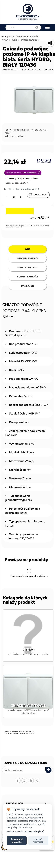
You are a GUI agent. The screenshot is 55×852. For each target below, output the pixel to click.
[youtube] (31, 780)
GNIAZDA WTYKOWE (29, 39)
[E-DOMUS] (28, 12)
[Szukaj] (37, 27)
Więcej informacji (27, 258)
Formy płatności (27, 276)
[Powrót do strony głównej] (3, 36)
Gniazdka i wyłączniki (16, 36)
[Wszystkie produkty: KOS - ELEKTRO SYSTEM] (44, 161)
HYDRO (14, 39)
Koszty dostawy (27, 267)
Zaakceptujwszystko (17, 840)
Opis (27, 249)
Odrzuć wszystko (38, 840)
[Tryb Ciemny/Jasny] (37, 780)
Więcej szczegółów (14, 136)
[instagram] (24, 780)
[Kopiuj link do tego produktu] (50, 43)
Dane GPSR (27, 285)
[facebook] (17, 780)
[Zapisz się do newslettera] (48, 770)
